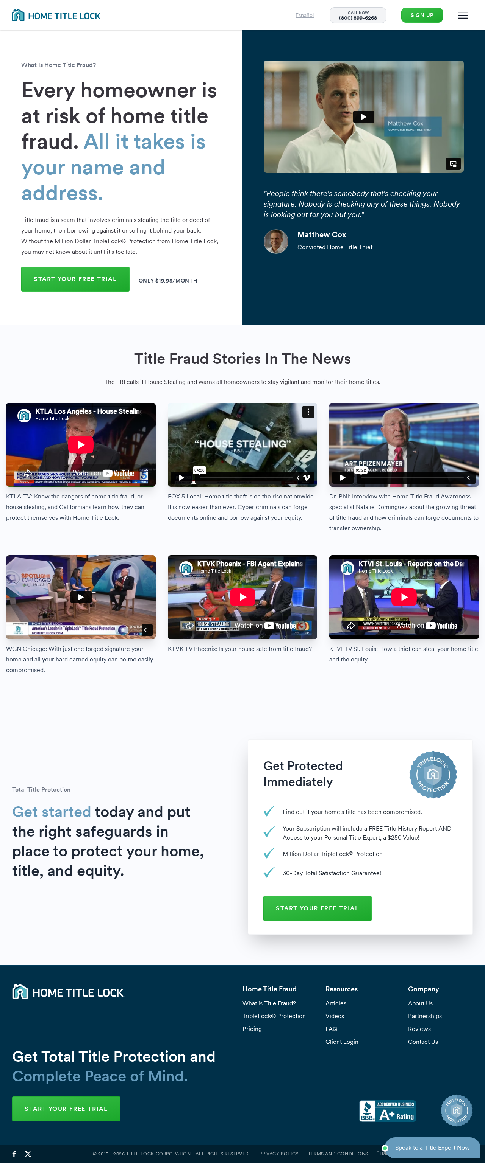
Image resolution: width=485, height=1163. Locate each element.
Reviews (419, 1029)
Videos (334, 1016)
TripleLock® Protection (274, 1016)
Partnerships (425, 1016)
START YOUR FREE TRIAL (75, 279)
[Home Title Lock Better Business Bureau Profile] (387, 1110)
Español (305, 15)
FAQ (331, 1029)
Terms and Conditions (338, 1154)
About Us (420, 1003)
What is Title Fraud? (269, 1003)
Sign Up (422, 15)
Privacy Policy (279, 1154)
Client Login (341, 1041)
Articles (335, 1003)
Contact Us (423, 1041)
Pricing (252, 1029)
